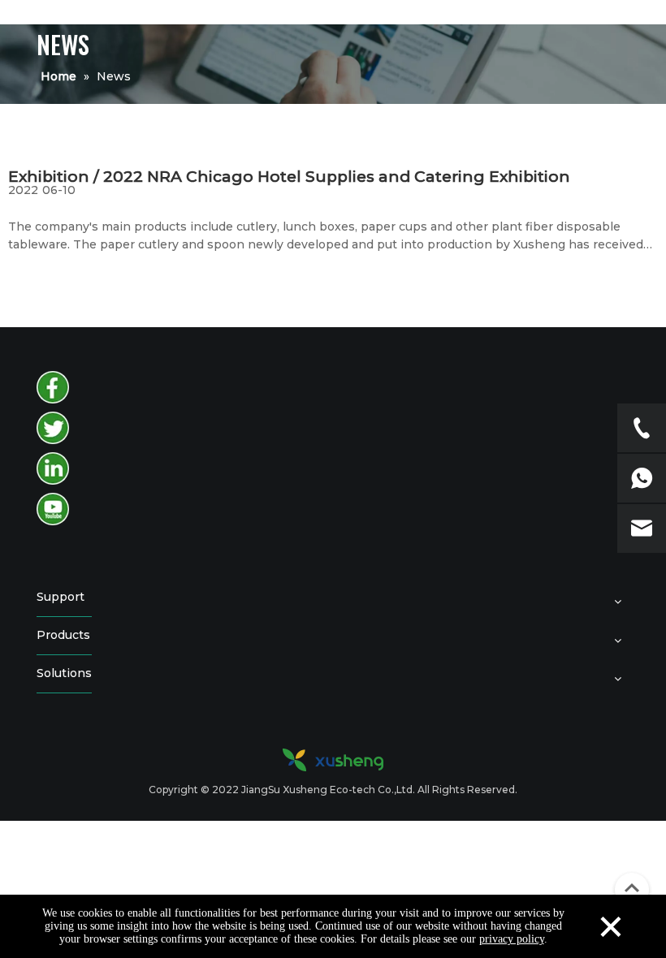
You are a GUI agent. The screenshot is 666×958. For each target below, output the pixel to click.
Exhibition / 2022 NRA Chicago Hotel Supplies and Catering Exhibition (289, 176)
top (632, 888)
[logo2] (333, 760)
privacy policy (511, 939)
